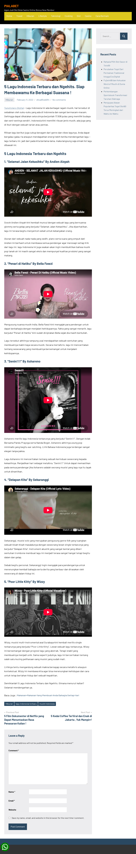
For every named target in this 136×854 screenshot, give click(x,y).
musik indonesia (47, 703)
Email (11, 800)
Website (12, 809)
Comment (13, 750)
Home (9, 16)
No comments (59, 99)
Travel (19, 16)
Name (11, 791)
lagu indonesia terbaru (26, 703)
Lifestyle (42, 16)
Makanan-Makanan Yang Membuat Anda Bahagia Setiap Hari (48, 695)
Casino (88, 16)
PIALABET (11, 6)
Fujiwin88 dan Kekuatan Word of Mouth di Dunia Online (115, 84)
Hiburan (30, 16)
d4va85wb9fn (42, 99)
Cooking (69, 16)
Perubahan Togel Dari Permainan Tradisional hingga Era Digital (114, 73)
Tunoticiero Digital (14, 107)
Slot (79, 16)
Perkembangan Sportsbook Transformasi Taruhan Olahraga (115, 95)
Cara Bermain (102, 16)
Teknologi (55, 16)
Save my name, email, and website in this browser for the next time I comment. (48, 818)
